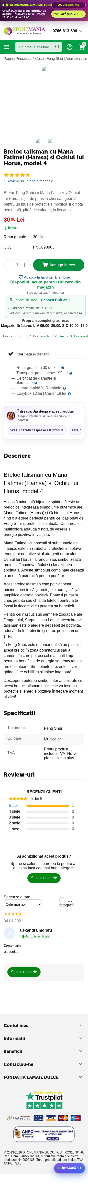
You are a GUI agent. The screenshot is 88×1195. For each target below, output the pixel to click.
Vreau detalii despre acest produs (36, 430)
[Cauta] (57, 47)
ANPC (8, 1163)
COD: (8, 247)
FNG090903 (44, 247)
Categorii (6, 46)
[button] (62, 277)
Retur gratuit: (15, 237)
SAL (18, 1163)
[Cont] (69, 46)
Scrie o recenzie (40, 181)
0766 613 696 (65, 31)
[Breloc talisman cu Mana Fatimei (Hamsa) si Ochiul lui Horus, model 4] (44, 69)
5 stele (14, 805)
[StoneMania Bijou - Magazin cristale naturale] (24, 31)
